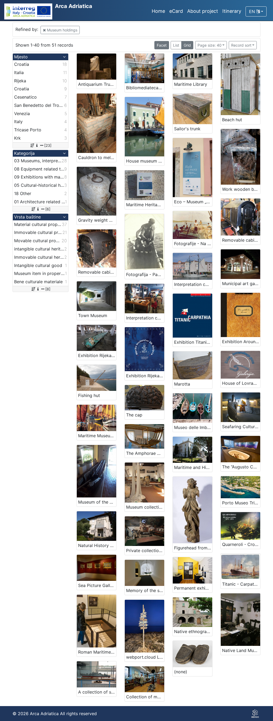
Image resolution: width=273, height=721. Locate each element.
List (176, 45)
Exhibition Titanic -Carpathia (193, 342)
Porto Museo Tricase (241, 502)
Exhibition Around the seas (241, 341)
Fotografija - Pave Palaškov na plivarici (145, 274)
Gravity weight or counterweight (97, 220)
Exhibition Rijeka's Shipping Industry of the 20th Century (145, 375)
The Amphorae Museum (145, 453)
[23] (47, 145)
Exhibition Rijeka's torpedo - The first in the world (97, 355)
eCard (176, 11)
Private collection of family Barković (145, 550)
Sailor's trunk (187, 128)
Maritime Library (190, 84)
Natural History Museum (97, 545)
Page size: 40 (210, 45)
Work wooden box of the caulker (241, 189)
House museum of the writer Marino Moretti (145, 161)
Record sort (241, 45)
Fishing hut (89, 395)
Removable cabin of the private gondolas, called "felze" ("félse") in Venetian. (97, 272)
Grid (187, 45)
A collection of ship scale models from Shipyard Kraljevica (97, 692)
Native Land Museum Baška (241, 650)
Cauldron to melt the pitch (97, 157)
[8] (47, 289)
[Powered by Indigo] (255, 713)
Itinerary (231, 11)
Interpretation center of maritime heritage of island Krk (145, 318)
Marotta (182, 384)
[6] (47, 209)
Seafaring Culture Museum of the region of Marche (241, 426)
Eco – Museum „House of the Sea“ (193, 201)
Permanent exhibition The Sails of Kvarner (193, 588)
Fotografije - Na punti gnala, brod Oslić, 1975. (193, 243)
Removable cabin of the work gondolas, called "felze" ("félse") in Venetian (241, 240)
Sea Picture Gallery (97, 585)
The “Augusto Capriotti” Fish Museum (241, 466)
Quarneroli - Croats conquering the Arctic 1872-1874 (241, 544)
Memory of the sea (145, 590)
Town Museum (92, 315)
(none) (180, 671)
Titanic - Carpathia (241, 584)
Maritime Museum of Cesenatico (97, 435)
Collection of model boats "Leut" (145, 696)
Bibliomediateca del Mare (145, 87)
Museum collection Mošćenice (145, 507)
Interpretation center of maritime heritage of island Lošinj (193, 284)
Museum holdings (61, 30)
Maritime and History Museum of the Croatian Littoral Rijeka (193, 467)
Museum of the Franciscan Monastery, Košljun (97, 502)
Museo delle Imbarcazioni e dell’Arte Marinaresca (193, 427)
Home (158, 11)
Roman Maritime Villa (97, 652)
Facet (162, 45)
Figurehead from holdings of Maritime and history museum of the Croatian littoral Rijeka (193, 547)
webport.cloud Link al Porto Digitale (145, 657)
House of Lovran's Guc (241, 383)
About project (202, 11)
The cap (134, 415)
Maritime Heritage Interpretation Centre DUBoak (145, 204)
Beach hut (232, 119)
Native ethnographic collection (193, 631)
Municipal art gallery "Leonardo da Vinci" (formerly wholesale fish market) (241, 283)
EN (252, 11)
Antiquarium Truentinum (97, 84)
